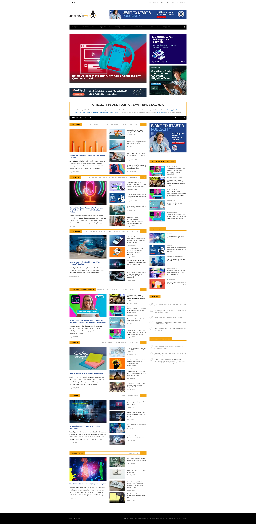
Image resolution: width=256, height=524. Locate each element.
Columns (162, 2)
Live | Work (102, 27)
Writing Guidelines (172, 2)
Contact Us (183, 2)
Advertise (164, 518)
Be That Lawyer (123, 289)
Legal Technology (91, 231)
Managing (74, 27)
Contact (172, 518)
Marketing (85, 27)
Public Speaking (133, 177)
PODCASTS (149, 27)
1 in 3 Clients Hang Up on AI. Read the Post (168, 317)
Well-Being (105, 124)
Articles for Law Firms (128, 118)
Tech (93, 27)
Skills (125, 27)
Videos (124, 395)
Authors (155, 2)
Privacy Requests (141, 518)
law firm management (100, 112)
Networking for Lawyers (119, 177)
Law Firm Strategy (120, 342)
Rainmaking (106, 177)
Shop (158, 27)
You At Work (94, 124)
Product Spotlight (119, 231)
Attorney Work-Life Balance (119, 124)
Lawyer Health (134, 124)
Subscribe (166, 27)
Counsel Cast (134, 289)
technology (169, 110)
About (149, 2)
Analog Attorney (136, 27)
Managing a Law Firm (106, 342)
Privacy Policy (128, 518)
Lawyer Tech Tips (133, 395)
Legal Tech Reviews (132, 231)
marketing (86, 112)
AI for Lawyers (114, 27)
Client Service (134, 342)
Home (184, 518)
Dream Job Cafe (100, 289)
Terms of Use (154, 518)
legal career (161, 112)
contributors (115, 112)
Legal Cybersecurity (105, 231)
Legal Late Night (112, 289)
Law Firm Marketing (95, 177)
